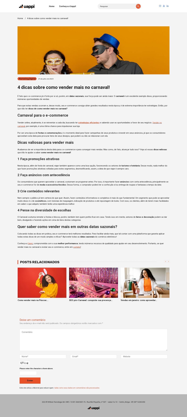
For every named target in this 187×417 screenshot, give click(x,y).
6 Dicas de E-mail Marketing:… (135, 300)
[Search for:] (119, 6)
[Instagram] (160, 6)
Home (51, 6)
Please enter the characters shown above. (36, 369)
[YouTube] (164, 6)
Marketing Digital (27, 79)
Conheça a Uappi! (67, 6)
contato (76, 247)
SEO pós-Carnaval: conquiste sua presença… (39, 300)
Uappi (30, 243)
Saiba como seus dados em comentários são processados (76, 388)
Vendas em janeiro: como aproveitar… (87, 300)
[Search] (138, 6)
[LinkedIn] (167, 6)
